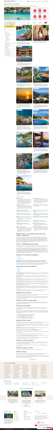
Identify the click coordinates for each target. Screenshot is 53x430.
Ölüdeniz (18, 39)
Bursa (17, 316)
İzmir (17, 317)
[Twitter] (42, 413)
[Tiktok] (46, 413)
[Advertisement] (41, 50)
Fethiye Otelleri (23, 246)
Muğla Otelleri (39, 246)
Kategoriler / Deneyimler (33, 1)
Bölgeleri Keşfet (38, 1)
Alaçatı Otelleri (18, 271)
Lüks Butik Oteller (43, 1)
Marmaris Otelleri (19, 269)
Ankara (17, 318)
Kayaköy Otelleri (19, 257)
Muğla (20, 39)
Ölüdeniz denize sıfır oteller (34, 278)
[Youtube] (44, 413)
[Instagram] (40, 413)
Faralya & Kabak (19, 102)
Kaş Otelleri (18, 270)
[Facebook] (37, 413)
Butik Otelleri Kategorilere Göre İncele (26, 405)
